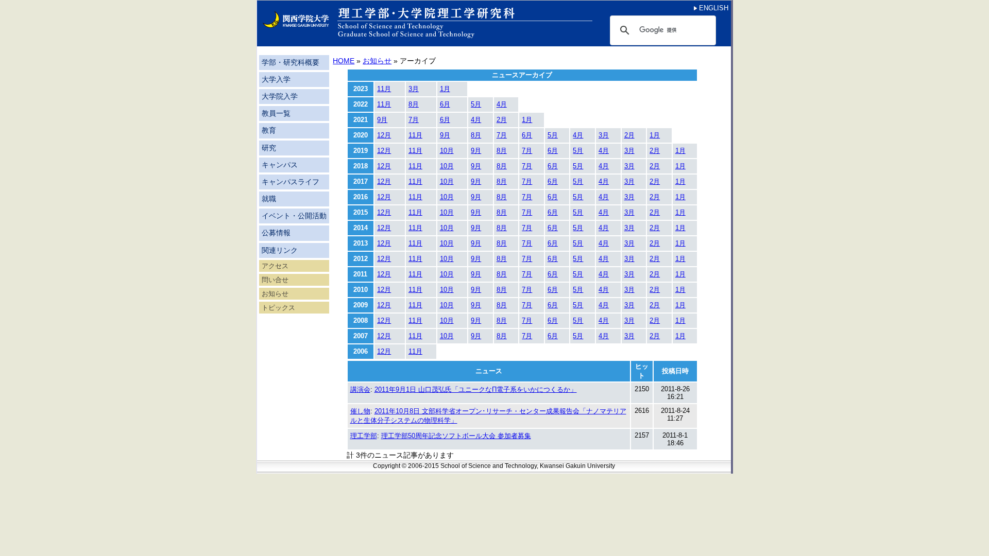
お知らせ (275, 294)
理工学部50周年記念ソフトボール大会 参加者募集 (456, 436)
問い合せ (275, 280)
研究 (269, 148)
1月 (445, 89)
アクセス (275, 266)
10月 (447, 150)
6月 (445, 104)
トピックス (278, 307)
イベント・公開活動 (294, 216)
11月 (384, 89)
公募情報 (276, 233)
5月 (476, 104)
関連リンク (280, 250)
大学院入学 (280, 96)
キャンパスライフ (290, 182)
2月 (502, 120)
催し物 (360, 411)
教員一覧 (276, 113)
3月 (413, 89)
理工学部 (363, 436)
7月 (413, 120)
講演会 (360, 389)
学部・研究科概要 (290, 62)
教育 (269, 130)
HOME (343, 61)
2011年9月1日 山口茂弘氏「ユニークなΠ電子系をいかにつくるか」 (475, 389)
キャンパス (280, 165)
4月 (502, 104)
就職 (269, 199)
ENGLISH (712, 8)
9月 (382, 120)
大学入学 (276, 79)
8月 (413, 104)
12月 (384, 135)
